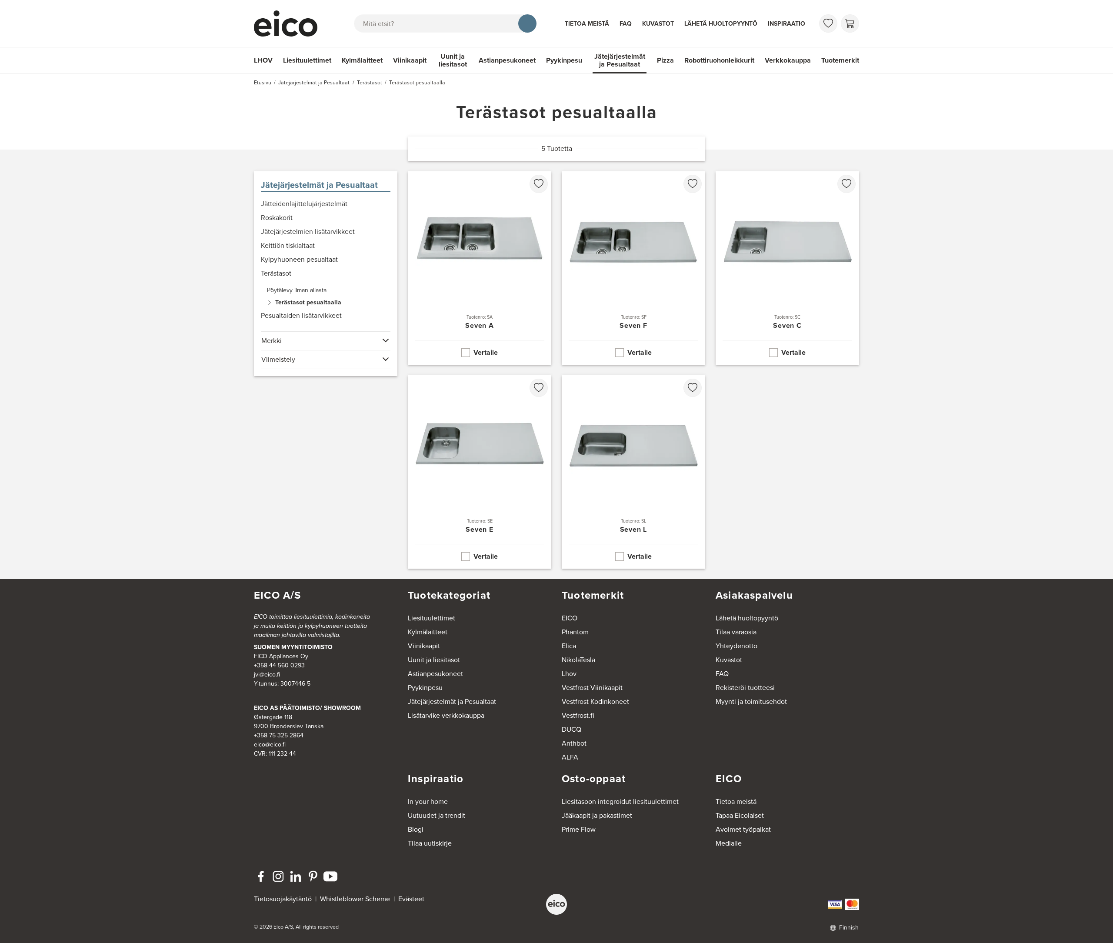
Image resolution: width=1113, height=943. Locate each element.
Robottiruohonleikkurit (719, 60)
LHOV (263, 60)
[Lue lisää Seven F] (633, 268)
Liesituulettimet (307, 60)
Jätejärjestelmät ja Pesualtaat (619, 60)
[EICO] (556, 904)
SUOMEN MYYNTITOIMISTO (293, 647)
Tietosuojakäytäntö (283, 899)
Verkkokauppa (788, 60)
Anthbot (574, 743)
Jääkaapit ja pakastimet (597, 815)
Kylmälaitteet (362, 60)
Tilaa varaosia (736, 632)
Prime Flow (579, 829)
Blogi (415, 829)
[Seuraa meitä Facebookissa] (261, 876)
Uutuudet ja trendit (436, 815)
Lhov (569, 674)
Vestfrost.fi (578, 715)
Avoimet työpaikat (743, 829)
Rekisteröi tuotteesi (745, 688)
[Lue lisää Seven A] (479, 268)
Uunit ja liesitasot (453, 60)
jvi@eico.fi (267, 674)
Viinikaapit (410, 60)
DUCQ (571, 729)
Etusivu (262, 83)
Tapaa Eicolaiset (740, 815)
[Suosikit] (828, 23)
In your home (428, 801)
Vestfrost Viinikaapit (592, 688)
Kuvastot (658, 23)
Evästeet (411, 899)
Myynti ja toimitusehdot (751, 701)
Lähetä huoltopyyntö (720, 23)
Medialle (729, 843)
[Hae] (527, 23)
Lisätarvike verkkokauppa (446, 715)
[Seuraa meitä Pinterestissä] (313, 876)
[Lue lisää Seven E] (479, 472)
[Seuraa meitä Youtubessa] (330, 876)
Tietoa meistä (587, 23)
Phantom (575, 632)
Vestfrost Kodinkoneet (595, 701)
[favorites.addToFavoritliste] (539, 184)
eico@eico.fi (270, 744)
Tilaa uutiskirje (430, 843)
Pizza (665, 60)
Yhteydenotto (736, 646)
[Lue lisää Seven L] (633, 472)
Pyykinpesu (564, 60)
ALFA (570, 757)
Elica (569, 646)
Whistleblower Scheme (355, 899)
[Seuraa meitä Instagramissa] (278, 876)
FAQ (626, 23)
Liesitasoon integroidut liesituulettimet (620, 801)
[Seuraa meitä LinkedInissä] (296, 876)
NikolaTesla (578, 660)
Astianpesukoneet (507, 60)
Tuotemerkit (840, 60)
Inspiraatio (786, 23)
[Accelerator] (289, 23)
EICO (569, 618)
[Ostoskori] (850, 23)
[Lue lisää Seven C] (787, 268)
